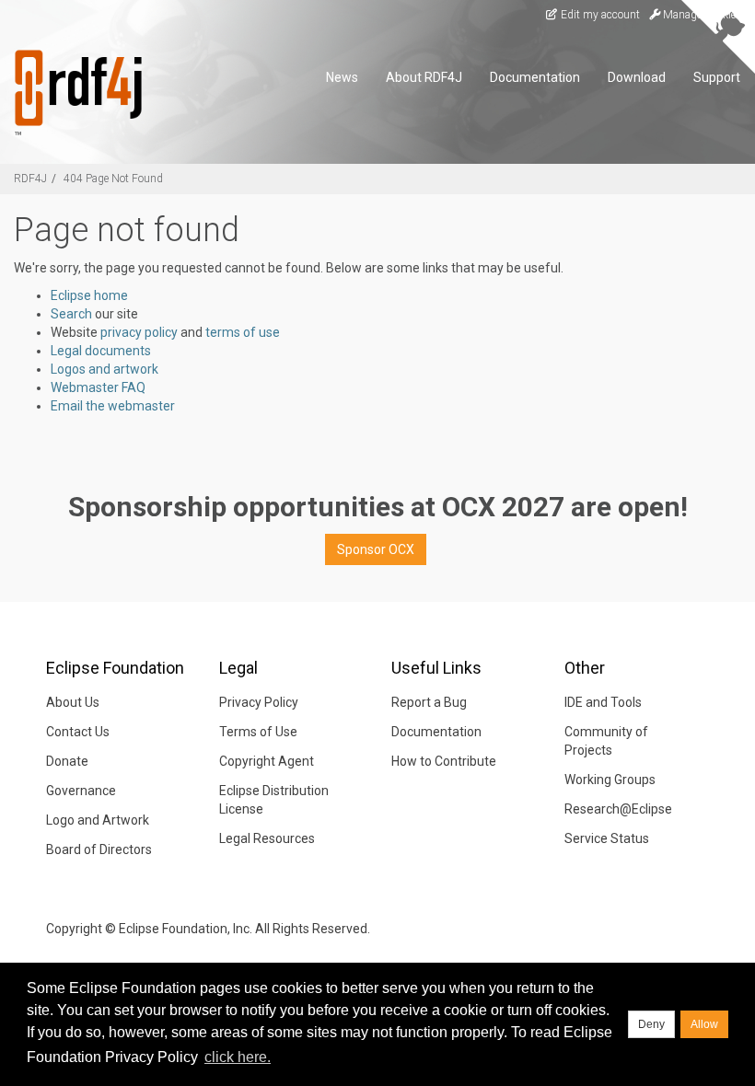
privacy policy (139, 332)
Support (716, 77)
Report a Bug (429, 702)
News (342, 77)
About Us (72, 702)
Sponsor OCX (375, 549)
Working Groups (610, 779)
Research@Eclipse (618, 809)
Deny (651, 1024)
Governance (81, 790)
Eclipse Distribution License (274, 799)
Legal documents (101, 350)
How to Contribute (443, 761)
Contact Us (78, 731)
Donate (67, 761)
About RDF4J (424, 77)
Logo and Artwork (97, 820)
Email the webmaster (113, 406)
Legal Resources (267, 838)
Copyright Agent (266, 761)
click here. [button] (237, 1057)
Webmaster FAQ (98, 387)
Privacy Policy (258, 702)
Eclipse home (89, 295)
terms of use (242, 332)
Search (71, 313)
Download (637, 77)
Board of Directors (99, 849)
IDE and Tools (603, 702)
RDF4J (30, 178)
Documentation (535, 77)
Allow (704, 1024)
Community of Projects (606, 740)
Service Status (606, 838)
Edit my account (599, 14)
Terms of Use (258, 731)
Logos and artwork (104, 369)
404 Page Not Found (113, 178)
